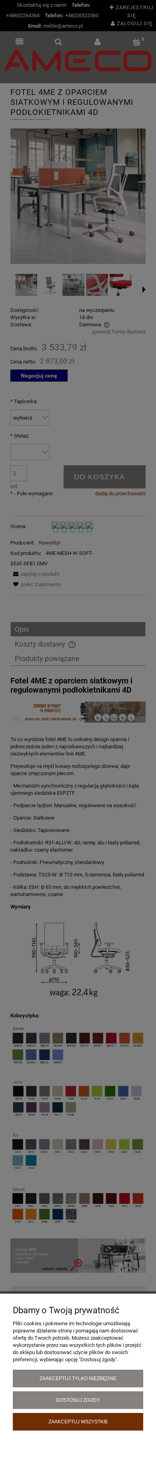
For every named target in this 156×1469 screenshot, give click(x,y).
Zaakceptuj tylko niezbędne (78, 1378)
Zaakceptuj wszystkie (78, 1421)
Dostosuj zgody (78, 1400)
